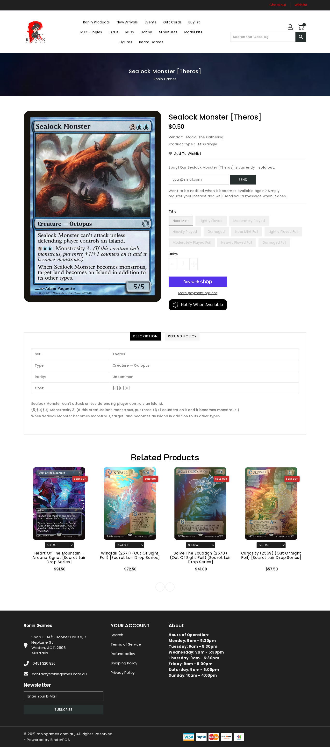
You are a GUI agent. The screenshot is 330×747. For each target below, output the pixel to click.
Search (117, 634)
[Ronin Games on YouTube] (35, 4)
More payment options (197, 293)
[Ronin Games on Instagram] (26, 4)
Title (173, 211)
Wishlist (300, 4)
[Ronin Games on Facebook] (17, 4)
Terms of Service (126, 644)
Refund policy (123, 653)
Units (173, 254)
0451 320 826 (44, 663)
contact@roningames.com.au (59, 673)
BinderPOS (60, 739)
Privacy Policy (123, 672)
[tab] (145, 336)
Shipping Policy (124, 663)
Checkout (277, 4)
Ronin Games (165, 79)
